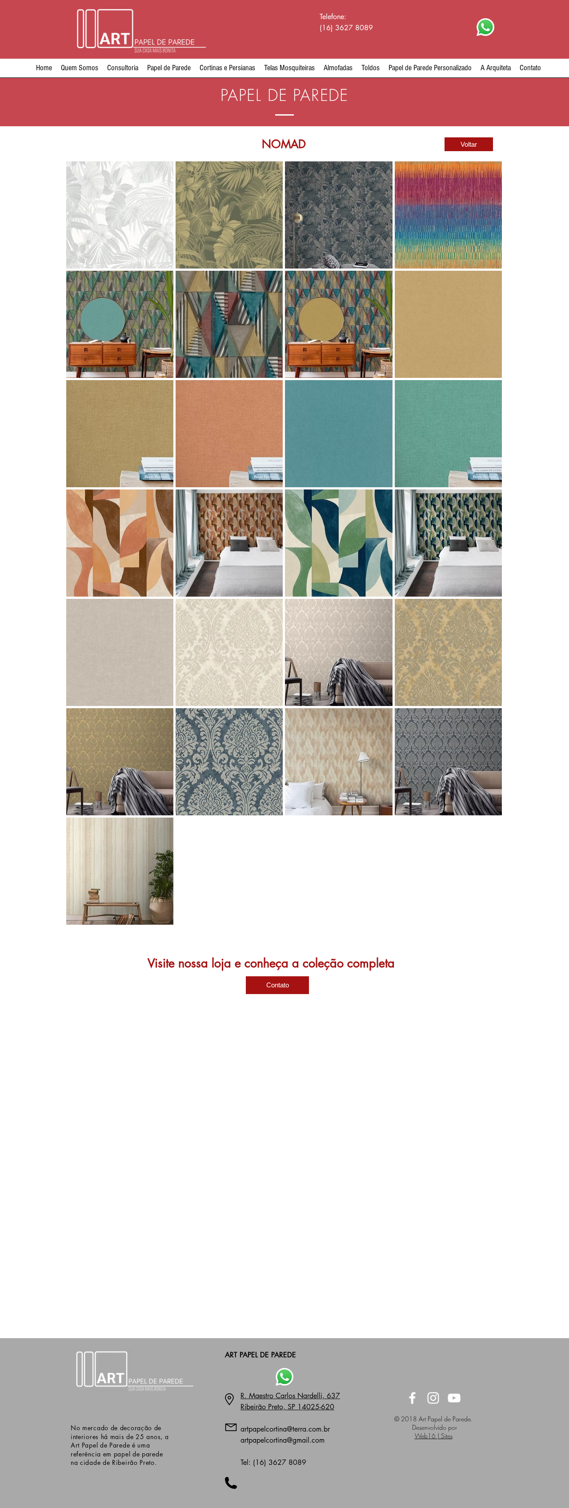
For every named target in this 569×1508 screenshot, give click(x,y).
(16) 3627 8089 (347, 27)
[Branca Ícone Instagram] (433, 1398)
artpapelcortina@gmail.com (282, 1440)
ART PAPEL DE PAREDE (260, 1355)
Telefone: (333, 16)
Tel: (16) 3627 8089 (273, 1462)
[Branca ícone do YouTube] (454, 1398)
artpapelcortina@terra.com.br (285, 1429)
